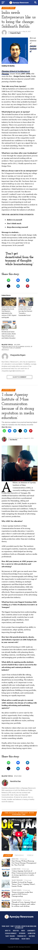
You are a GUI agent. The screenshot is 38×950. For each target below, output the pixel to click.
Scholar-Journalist (11, 933)
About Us (7, 931)
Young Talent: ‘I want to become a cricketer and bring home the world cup (19, 927)
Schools (5, 350)
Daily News (32, 936)
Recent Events (26, 939)
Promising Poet (21, 936)
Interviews (22, 933)
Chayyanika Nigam (15, 33)
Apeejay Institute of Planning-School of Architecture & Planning (17, 347)
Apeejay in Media (14, 939)
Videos (23, 931)
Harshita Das (13, 439)
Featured (18, 776)
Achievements (31, 931)
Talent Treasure (10, 936)
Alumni (17, 344)
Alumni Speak (31, 933)
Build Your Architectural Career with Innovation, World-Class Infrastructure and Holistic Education (9, 334)
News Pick (16, 931)
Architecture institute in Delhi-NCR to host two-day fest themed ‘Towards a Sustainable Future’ (25, 311)
